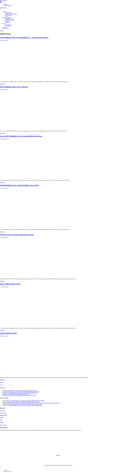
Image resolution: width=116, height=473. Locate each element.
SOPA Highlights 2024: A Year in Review (14, 87)
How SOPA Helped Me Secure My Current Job (49, 403)
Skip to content (3, 0)
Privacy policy (3, 425)
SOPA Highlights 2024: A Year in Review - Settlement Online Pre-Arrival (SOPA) (20, 403)
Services (7, 21)
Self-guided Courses (9, 19)
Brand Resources (3, 415)
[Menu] (0, 9)
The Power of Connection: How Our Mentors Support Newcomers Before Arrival (20, 392)
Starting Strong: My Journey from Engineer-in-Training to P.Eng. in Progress (28, 400)
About (4, 11)
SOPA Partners (8, 15)
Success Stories (3, 413)
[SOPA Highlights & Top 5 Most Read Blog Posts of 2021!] (34, 227)
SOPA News (8, 24)
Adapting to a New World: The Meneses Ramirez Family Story (16, 394)
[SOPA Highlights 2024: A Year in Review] (34, 128)
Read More (2, 84)
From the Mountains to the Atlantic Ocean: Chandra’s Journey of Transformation (25, 404)
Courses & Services (7, 17)
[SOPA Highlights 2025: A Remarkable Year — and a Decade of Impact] (34, 79)
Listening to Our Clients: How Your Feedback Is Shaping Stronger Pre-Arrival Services (21, 391)
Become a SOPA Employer (11, 13)
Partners (1, 417)
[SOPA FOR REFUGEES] (34, 375)
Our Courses (2, 410)
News (4, 23)
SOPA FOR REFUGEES (8, 333)
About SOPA (8, 12)
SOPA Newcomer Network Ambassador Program (17, 235)
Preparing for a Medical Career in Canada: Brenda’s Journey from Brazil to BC (19, 395)
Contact (4, 27)
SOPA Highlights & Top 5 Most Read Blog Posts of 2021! (19, 185)
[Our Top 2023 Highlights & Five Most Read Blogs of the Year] (34, 178)
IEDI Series (7, 22)
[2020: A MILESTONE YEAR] (34, 325)
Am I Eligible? (6, 28)
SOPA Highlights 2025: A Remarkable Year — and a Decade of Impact (24, 37)
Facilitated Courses (9, 18)
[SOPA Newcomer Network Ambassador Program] (34, 276)
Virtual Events (8, 26)
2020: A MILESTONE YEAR (10, 284)
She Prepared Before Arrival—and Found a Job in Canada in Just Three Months (20, 390)
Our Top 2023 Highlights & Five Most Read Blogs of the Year (21, 136)
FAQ (6, 16)
